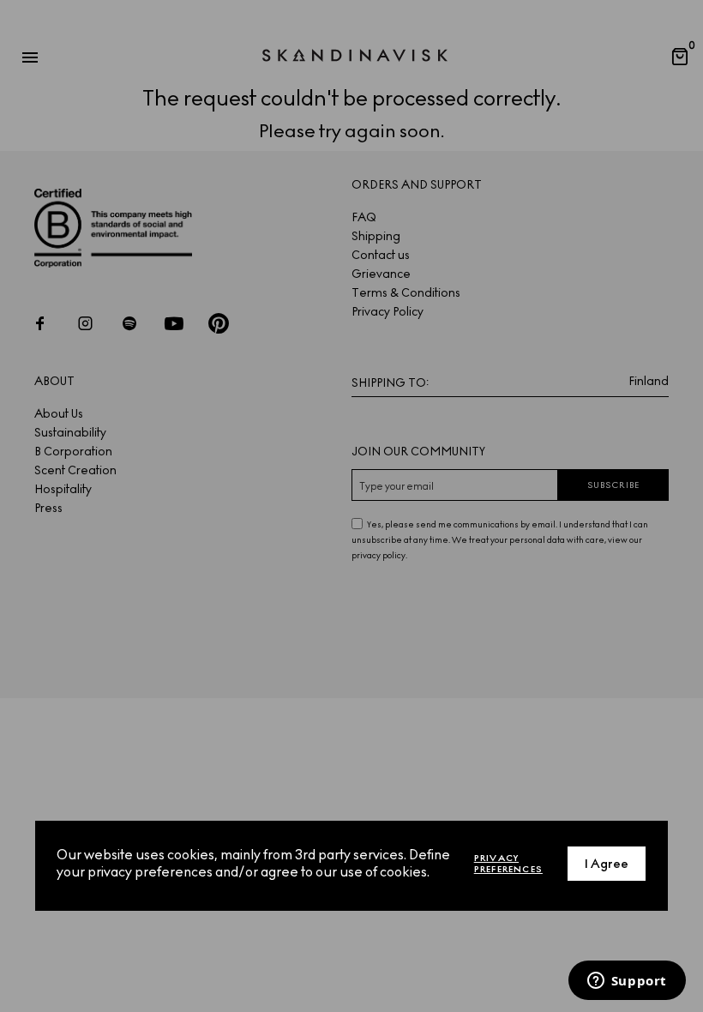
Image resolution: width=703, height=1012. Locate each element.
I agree (606, 864)
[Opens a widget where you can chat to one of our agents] (627, 982)
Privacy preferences (508, 863)
